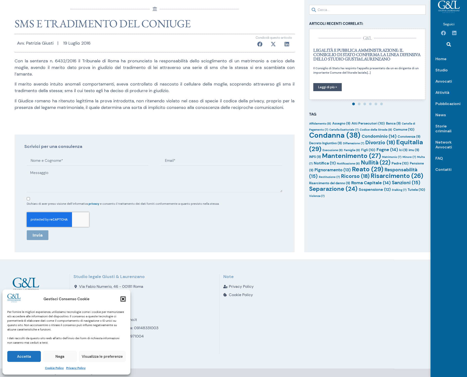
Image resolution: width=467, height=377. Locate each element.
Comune (403, 129)
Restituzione (329, 177)
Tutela (416, 189)
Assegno (341, 123)
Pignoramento (332, 170)
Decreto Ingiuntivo (325, 143)
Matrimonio (391, 157)
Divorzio (380, 142)
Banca (393, 123)
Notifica (325, 163)
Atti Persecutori (368, 123)
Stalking (399, 190)
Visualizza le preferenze (102, 356)
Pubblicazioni (447, 103)
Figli (368, 150)
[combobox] (367, 10)
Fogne (387, 150)
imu (414, 150)
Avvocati (443, 81)
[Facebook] (443, 33)
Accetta (24, 356)
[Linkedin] (454, 33)
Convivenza (409, 137)
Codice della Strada (376, 130)
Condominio (379, 136)
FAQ (439, 158)
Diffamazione (353, 143)
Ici (403, 150)
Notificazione (348, 163)
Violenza (316, 196)
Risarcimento (397, 176)
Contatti (443, 169)
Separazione (333, 189)
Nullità (375, 162)
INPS (315, 157)
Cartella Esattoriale (344, 129)
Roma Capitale (371, 183)
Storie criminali (443, 129)
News (440, 114)
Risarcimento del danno (329, 183)
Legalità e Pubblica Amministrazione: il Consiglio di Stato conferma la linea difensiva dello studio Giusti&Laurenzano (366, 54)
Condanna (334, 135)
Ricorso (355, 176)
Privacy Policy (76, 368)
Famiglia (352, 150)
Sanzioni (406, 183)
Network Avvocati (443, 145)
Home (441, 58)
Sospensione (375, 189)
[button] (123, 299)
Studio (441, 70)
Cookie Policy (54, 368)
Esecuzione (333, 150)
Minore (409, 157)
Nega (59, 356)
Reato (367, 169)
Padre (400, 163)
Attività (442, 92)
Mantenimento (351, 156)
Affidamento (320, 124)
